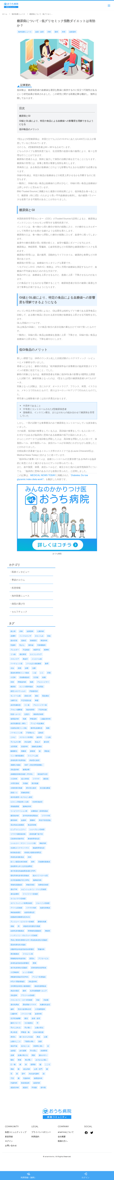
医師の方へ (63, 1141)
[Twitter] (92, 1133)
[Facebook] (86, 1133)
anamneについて (66, 1132)
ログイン (9, 1141)
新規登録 (9, 1136)
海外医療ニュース (18, 14)
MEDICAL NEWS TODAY (42, 475)
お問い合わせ (11, 1145)
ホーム (4, 14)
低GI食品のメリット (29, 129)
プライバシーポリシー (41, 1132)
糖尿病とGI (24, 115)
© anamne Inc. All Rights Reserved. (57, 1156)
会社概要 (62, 1136)
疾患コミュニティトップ (15, 1132)
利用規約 (35, 1136)
